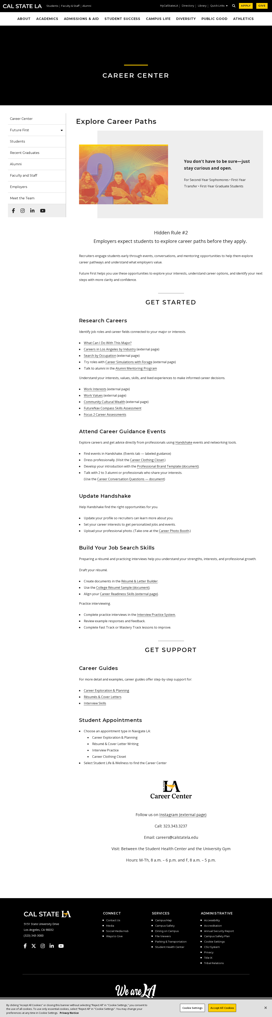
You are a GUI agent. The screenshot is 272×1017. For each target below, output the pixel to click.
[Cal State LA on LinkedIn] (54, 946)
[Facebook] (12, 208)
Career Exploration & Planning (106, 690)
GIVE (262, 5)
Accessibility (212, 920)
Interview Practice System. (156, 614)
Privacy (208, 952)
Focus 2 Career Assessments (105, 414)
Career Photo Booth (174, 531)
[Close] (265, 1007)
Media (110, 925)
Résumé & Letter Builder (139, 581)
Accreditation (213, 925)
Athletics (243, 19)
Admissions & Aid (81, 19)
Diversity (186, 19)
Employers (18, 187)
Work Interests (95, 389)
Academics (47, 19)
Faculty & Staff (70, 6)
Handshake (183, 442)
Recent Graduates (24, 153)
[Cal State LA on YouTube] (61, 946)
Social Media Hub (117, 931)
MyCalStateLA (169, 6)
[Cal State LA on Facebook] (27, 946)
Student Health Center (169, 947)
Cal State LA (22, 6)
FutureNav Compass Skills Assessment (112, 408)
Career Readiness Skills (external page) (129, 594)
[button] (219, 6)
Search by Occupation (100, 355)
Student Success (122, 19)
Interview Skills (95, 703)
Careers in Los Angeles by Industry (110, 349)
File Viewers (163, 936)
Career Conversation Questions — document (130, 479)
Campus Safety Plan (217, 936)
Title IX (208, 957)
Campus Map (163, 920)
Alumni (86, 6)
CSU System (212, 947)
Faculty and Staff (23, 175)
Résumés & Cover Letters (102, 697)
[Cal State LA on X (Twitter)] (35, 946)
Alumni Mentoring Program (136, 368)
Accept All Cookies (222, 1007)
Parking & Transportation (171, 941)
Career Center (136, 75)
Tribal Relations (214, 963)
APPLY (246, 5)
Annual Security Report (219, 931)
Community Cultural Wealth (104, 402)
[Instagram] (21, 208)
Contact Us (113, 920)
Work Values (93, 395)
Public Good (215, 19)
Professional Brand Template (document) (168, 466)
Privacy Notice (69, 1013)
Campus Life (158, 19)
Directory (188, 6)
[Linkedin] (31, 208)
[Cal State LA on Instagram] (45, 946)
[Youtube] (41, 208)
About (24, 19)
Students (52, 6)
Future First (19, 130)
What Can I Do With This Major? (108, 343)
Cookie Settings (214, 941)
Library (202, 6)
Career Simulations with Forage (128, 362)
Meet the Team (22, 198)
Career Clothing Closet (147, 460)
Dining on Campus (167, 931)
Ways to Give (114, 936)
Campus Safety (165, 925)
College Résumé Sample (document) (123, 587)
